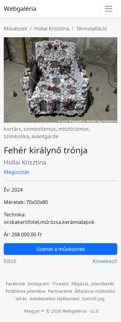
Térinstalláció (91, 28)
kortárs (12, 128)
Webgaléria (20, 8)
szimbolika (16, 136)
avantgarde (44, 136)
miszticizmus (73, 128)
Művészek (15, 28)
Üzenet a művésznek (60, 249)
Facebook (15, 284)
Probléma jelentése (26, 291)
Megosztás (16, 172)
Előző (10, 261)
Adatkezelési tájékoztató (54, 299)
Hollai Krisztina (51, 28)
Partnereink (61, 291)
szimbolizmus (40, 128)
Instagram (38, 284)
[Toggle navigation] (108, 8)
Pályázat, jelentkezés (92, 284)
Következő (105, 261)
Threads (60, 284)
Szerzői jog (93, 299)
